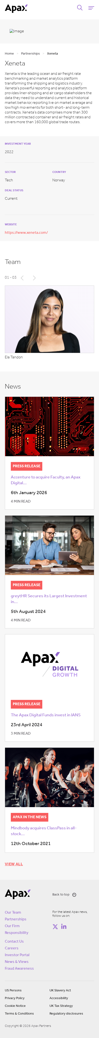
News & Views (17, 962)
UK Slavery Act (60, 990)
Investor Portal (17, 955)
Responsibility (16, 933)
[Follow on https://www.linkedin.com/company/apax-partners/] (64, 927)
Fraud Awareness (19, 969)
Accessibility (59, 998)
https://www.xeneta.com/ (26, 233)
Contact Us (14, 942)
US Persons (13, 990)
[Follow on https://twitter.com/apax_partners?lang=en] (55, 927)
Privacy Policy (15, 998)
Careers (12, 948)
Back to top (60, 894)
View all (14, 864)
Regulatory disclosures (66, 1014)
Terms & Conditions (19, 1014)
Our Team (13, 913)
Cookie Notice (15, 1006)
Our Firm (12, 926)
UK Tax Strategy (61, 1006)
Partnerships (15, 919)
